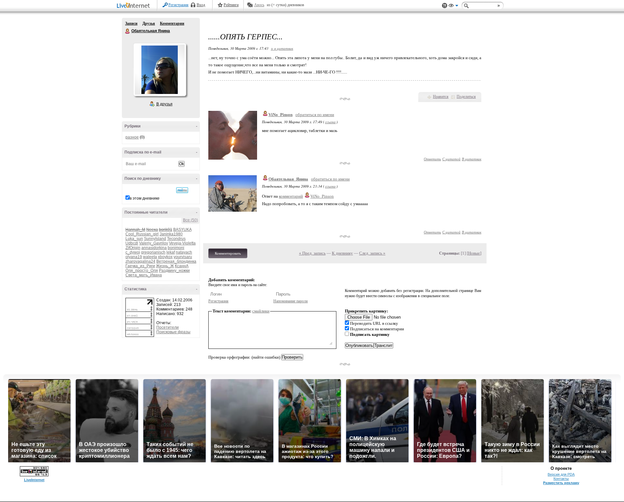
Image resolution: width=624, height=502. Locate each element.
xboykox (165, 257)
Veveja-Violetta (182, 243)
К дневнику (342, 253)
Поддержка (444, 5)
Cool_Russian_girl (142, 234)
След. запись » (372, 253)
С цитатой (451, 158)
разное (132, 137)
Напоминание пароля (290, 301)
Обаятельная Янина (127, 31)
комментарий (291, 196)
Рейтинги (231, 5)
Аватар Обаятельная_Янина (159, 69)
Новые (474, 253)
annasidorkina (154, 247)
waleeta (150, 257)
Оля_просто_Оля (141, 270)
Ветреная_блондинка (176, 261)
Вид (453, 6)
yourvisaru (183, 257)
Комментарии (172, 23)
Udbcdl (131, 243)
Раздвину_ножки (174, 270)
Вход (201, 5)
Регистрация (178, 5)
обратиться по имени (314, 114)
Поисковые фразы (173, 332)
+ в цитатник (282, 48)
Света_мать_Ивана (143, 275)
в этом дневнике (145, 198)
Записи (131, 23)
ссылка (330, 121)
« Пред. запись (312, 253)
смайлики (260, 311)
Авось (259, 5)
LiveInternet (134, 6)
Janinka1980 (171, 234)
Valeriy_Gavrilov (153, 243)
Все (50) (190, 220)
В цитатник (471, 158)
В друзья (164, 104)
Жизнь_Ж (165, 266)
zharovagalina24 (140, 261)
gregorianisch (153, 252)
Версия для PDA (561, 474)
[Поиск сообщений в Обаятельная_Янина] (182, 190)
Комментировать (228, 253)
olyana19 (133, 257)
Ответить (432, 158)
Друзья (148, 23)
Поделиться (466, 96)
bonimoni (176, 247)
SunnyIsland (155, 238)
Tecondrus (176, 238)
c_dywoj (132, 252)
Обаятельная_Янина (288, 179)
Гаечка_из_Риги (140, 266)
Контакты (561, 479)
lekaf (170, 252)
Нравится (440, 96)
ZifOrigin (132, 247)
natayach (184, 252)
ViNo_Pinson (280, 114)
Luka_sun (134, 238)
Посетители (167, 327)
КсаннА (181, 266)
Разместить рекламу (561, 483)
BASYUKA (182, 229)
